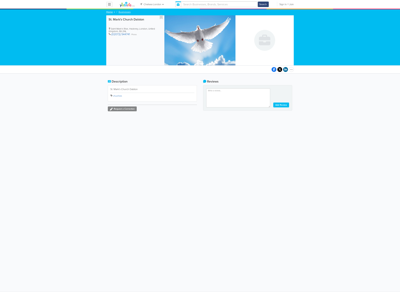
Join (291, 4)
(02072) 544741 (120, 34)
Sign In (283, 4)
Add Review (281, 105)
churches (117, 96)
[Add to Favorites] (161, 17)
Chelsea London (152, 4)
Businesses (125, 12)
